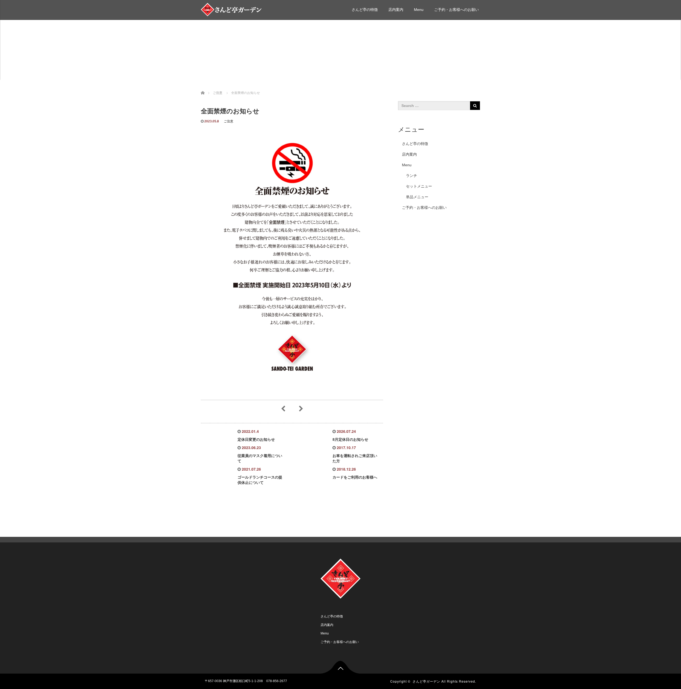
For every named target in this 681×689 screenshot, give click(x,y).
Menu (418, 9)
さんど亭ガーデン (426, 681)
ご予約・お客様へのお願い (456, 9)
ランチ (411, 175)
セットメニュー (419, 186)
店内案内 (395, 9)
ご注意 (228, 121)
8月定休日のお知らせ (350, 439)
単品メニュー (417, 197)
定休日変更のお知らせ (256, 439)
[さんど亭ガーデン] (232, 8)
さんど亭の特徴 (365, 9)
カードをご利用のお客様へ (355, 477)
